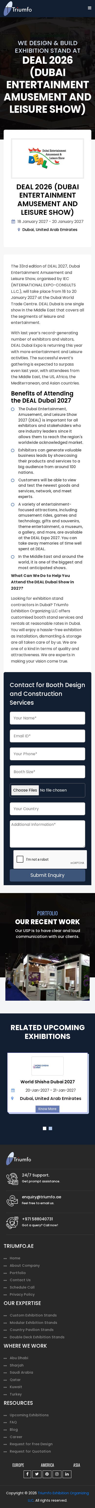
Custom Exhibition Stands (33, 1315)
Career (16, 1436)
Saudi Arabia (21, 1372)
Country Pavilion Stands (32, 1329)
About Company (25, 1265)
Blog (14, 1429)
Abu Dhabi (19, 1357)
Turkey (16, 1394)
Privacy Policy (22, 1294)
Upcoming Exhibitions (29, 1415)
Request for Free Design (31, 1444)
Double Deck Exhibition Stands (37, 1337)
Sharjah (17, 1365)
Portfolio (18, 1272)
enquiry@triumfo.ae (41, 1197)
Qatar (15, 1379)
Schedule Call (22, 1287)
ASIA (76, 1465)
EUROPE (18, 1465)
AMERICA (47, 1465)
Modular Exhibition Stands (33, 1322)
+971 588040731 (37, 1219)
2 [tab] (50, 1128)
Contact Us (20, 1280)
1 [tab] (44, 1128)
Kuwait (16, 1386)
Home (15, 1258)
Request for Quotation (30, 1451)
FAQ (13, 1422)
